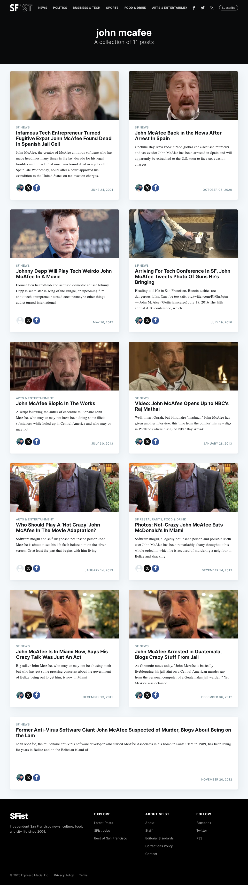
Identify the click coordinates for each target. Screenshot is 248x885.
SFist (19, 816)
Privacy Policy (64, 875)
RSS (199, 838)
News (42, 7)
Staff (149, 830)
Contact (151, 854)
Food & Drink (135, 7)
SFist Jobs (102, 830)
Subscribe (228, 7)
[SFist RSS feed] (213, 8)
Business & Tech (86, 7)
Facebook (203, 823)
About (150, 823)
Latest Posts (103, 823)
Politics (60, 7)
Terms (83, 875)
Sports (112, 7)
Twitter (201, 830)
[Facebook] (194, 8)
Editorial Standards (159, 838)
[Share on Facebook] (36, 188)
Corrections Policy (159, 846)
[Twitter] (202, 7)
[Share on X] (28, 188)
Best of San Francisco (110, 838)
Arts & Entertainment (171, 7)
